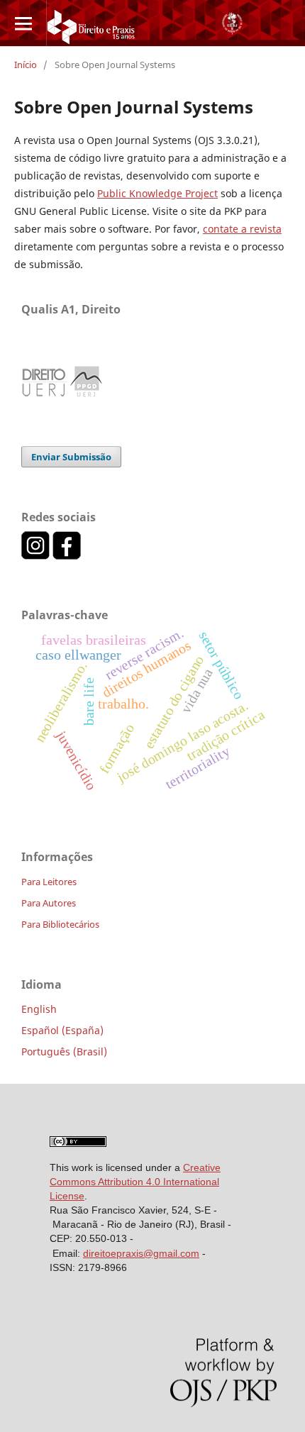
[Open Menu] (23, 23)
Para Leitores (49, 881)
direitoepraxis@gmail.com (141, 1253)
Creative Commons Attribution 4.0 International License (135, 1181)
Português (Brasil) (64, 1051)
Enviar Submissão (71, 456)
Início (25, 64)
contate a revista (242, 228)
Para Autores (48, 903)
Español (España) (62, 1030)
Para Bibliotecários (60, 924)
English (39, 1009)
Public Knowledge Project (157, 193)
